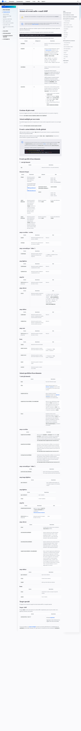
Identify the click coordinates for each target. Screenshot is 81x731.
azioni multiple (32, 626)
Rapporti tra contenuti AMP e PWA (8, 27)
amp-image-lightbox (67, 48)
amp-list (65, 30)
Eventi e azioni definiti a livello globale (70, 16)
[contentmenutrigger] (70, 11)
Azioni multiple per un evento (68, 14)
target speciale (48, 50)
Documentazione (20, 1)
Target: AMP (66, 62)
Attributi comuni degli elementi (7, 17)
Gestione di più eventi (67, 12)
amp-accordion (66, 44)
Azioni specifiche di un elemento (69, 40)
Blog (39, 1)
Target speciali (65, 60)
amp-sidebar (66, 34)
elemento (50, 386)
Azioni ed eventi (6, 14)
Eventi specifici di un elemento (68, 18)
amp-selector (66, 32)
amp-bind (52, 617)
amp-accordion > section (68, 24)
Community (28, 1)
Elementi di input (66, 22)
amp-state (65, 36)
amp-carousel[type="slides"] (68, 26)
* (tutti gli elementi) (67, 42)
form (64, 38)
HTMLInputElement (31, 188)
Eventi (34, 1)
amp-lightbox (66, 28)
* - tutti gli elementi (67, 20)
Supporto (43, 1)
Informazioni (11, 1)
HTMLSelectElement (31, 190)
